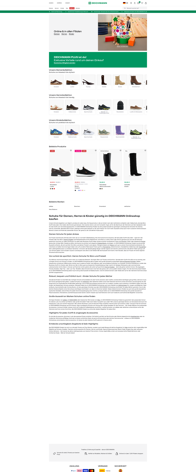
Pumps (143, 241)
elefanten (127, 206)
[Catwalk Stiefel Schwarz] (135, 172)
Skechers (77, 206)
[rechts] (144, 172)
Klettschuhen (122, 285)
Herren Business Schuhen (128, 261)
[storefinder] (131, 3)
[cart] (146, 3)
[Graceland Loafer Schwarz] (52, 188)
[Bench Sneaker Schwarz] (85, 172)
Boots (112, 245)
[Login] (135, 3)
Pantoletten (106, 247)
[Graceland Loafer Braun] (61, 172)
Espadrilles (142, 247)
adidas (51, 206)
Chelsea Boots (101, 243)
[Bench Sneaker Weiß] (77, 190)
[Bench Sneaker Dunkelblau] (79, 190)
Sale (126, 327)
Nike (98, 300)
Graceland (102, 206)
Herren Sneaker (110, 267)
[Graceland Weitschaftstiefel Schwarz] (110, 172)
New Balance (53, 209)
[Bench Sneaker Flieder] (80, 190)
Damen (57, 34)
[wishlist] (142, 3)
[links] (144, 82)
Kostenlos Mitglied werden (64, 63)
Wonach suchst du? (133, 8)
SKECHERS (73, 300)
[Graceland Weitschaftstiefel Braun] (102, 188)
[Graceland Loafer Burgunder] (54, 188)
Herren (64, 34)
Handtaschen (135, 316)
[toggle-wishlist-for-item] (71, 150)
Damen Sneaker (69, 239)
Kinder (71, 34)
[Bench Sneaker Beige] (82, 190)
